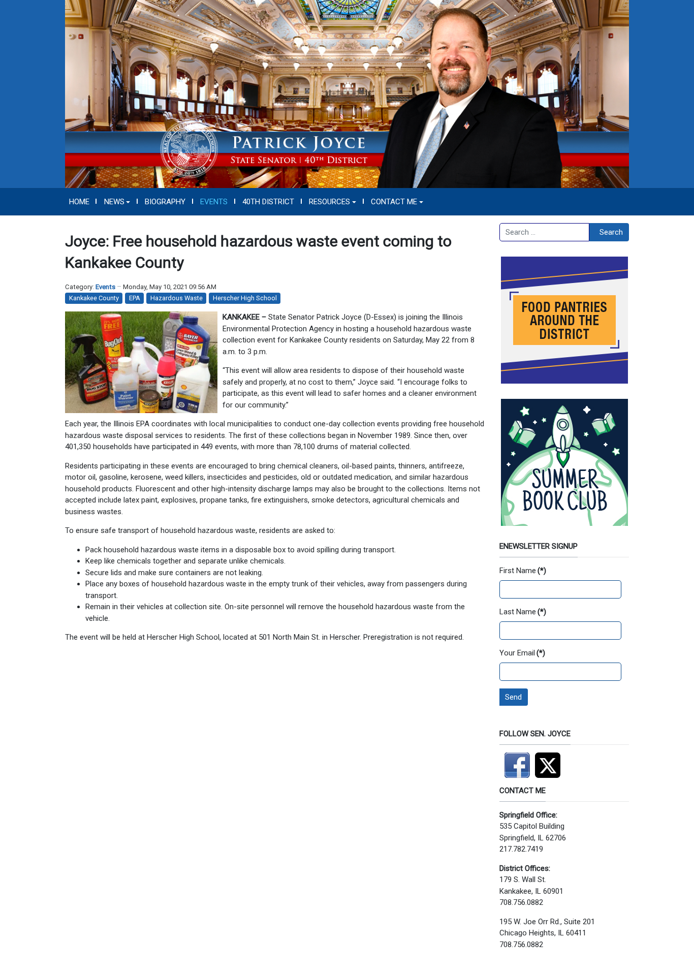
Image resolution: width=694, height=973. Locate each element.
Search (611, 232)
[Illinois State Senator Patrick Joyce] (347, 93)
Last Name (522, 611)
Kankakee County (94, 298)
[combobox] (544, 232)
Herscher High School (245, 298)
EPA (134, 298)
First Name (522, 570)
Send (513, 697)
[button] (117, 201)
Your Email (522, 652)
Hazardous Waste (176, 298)
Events (105, 287)
